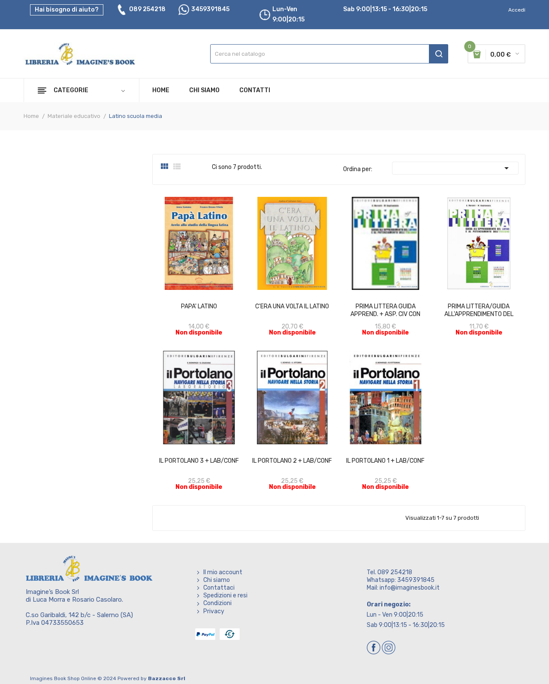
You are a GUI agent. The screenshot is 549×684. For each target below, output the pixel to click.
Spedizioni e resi (225, 595)
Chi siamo (216, 580)
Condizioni (217, 603)
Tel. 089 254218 (389, 572)
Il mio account (222, 572)
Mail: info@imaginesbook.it (403, 587)
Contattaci (219, 587)
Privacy (213, 611)
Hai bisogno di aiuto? (67, 9)
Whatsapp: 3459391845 (400, 580)
